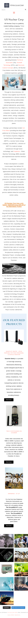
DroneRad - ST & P (14, 493)
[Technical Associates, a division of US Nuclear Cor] (21, 555)
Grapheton (16, 151)
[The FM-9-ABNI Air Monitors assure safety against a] (7, 569)
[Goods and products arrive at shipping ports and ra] (7, 598)
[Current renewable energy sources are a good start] (21, 569)
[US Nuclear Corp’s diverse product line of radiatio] (7, 555)
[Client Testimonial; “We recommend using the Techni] (21, 584)
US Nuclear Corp (12, 612)
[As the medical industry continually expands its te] (7, 584)
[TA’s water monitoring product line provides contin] (21, 541)
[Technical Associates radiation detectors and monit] (7, 541)
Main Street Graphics (14, 615)
